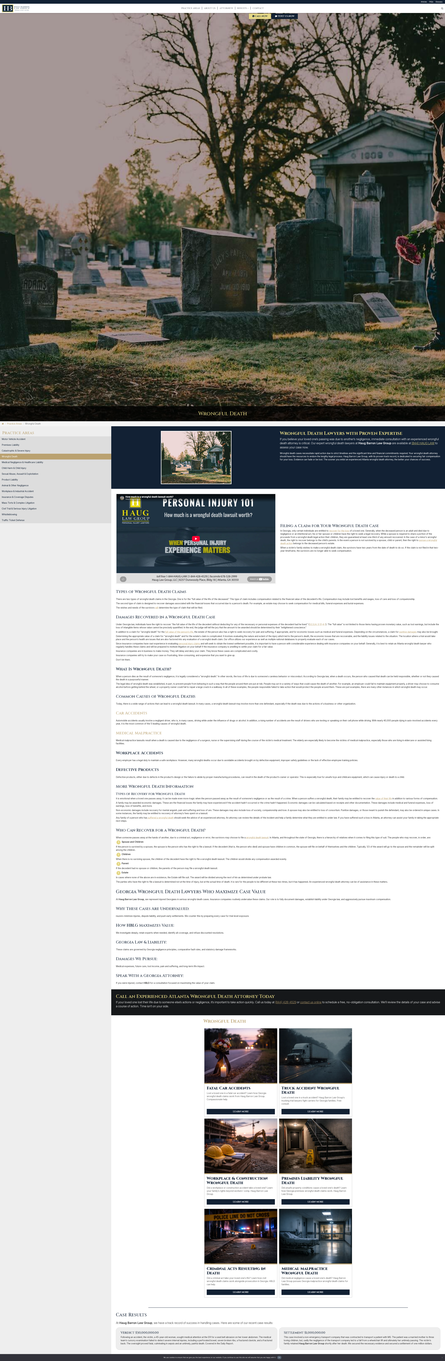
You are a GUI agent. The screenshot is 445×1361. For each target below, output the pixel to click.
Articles (424, 2)
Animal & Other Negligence (15, 485)
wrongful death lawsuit (257, 837)
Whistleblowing (9, 514)
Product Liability (10, 479)
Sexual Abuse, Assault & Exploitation (20, 474)
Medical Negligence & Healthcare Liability (22, 462)
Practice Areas (190, 8)
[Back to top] (441, 1350)
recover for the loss (339, 530)
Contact (258, 8)
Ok (279, 1357)
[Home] (3, 423)
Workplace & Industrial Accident (18, 491)
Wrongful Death (9, 456)
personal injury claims (189, 643)
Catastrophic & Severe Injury (16, 450)
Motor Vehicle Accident (13, 439)
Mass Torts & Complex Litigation (18, 503)
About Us (209, 8)
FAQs (431, 2)
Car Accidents (131, 713)
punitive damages (408, 632)
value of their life (383, 798)
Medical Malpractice (139, 733)
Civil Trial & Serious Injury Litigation (19, 508)
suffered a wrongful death (160, 817)
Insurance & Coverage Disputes (17, 497)
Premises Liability (10, 445)
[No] (442, 1357)
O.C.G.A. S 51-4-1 (317, 624)
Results (242, 8)
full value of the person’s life (179, 632)
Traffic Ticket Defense (13, 520)
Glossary (438, 2)
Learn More (241, 1111)
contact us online (311, 1002)
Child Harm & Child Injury (14, 468)
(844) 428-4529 (285, 1002)
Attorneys (226, 8)
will (156, 607)
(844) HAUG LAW (423, 443)
